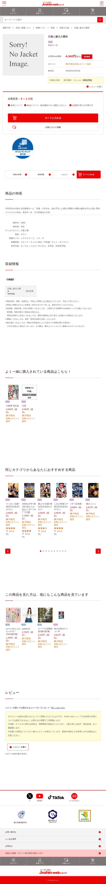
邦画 (53, 28)
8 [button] (60, 551)
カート (92, 13)
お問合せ (8, 846)
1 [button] (40, 551)
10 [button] (65, 551)
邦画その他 (64, 28)
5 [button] (51, 551)
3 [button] (46, 551)
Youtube (39, 801)
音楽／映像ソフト (23, 28)
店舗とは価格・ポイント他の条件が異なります (24, 853)
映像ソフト (41, 28)
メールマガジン (74, 801)
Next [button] (98, 551)
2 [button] (43, 551)
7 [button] (57, 551)
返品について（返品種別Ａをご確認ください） (47, 105)
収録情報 (41, 174)
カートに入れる (53, 118)
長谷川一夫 (53, 45)
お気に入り (66, 13)
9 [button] (62, 551)
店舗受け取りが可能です (82, 105)
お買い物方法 (10, 832)
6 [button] (54, 551)
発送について (16, 105)
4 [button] (49, 551)
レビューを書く (96, 87)
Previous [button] (7, 551)
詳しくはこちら (58, 708)
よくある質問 (10, 839)
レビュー (65, 174)
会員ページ (40, 13)
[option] (13, 405)
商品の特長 (17, 174)
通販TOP (7, 28)
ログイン (102, 5)
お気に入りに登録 (53, 127)
